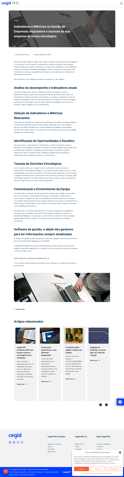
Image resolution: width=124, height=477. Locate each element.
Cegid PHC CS (81, 437)
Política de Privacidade (17, 472)
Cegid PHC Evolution (56, 437)
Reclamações (14, 474)
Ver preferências (113, 469)
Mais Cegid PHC (103, 437)
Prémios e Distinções (103, 444)
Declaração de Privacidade (104, 473)
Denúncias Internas (27, 474)
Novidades (51, 449)
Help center (51, 451)
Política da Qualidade (35, 472)
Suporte (99, 449)
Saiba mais (21, 384)
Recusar (97, 469)
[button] (120, 452)
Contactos (100, 446)
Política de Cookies (89, 473)
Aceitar (81, 469)
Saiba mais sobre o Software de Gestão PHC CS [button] (31, 258)
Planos (50, 446)
